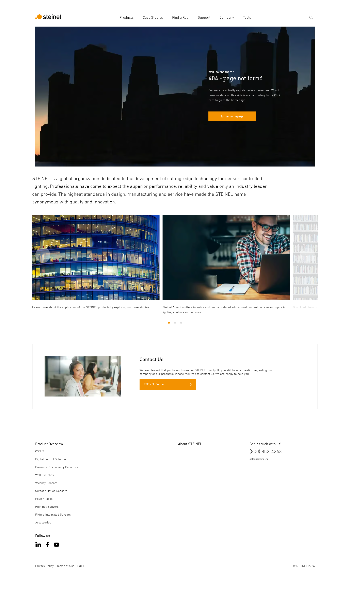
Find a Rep (180, 17)
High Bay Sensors (47, 506)
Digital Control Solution (50, 459)
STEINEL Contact (154, 384)
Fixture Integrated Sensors (53, 514)
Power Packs (43, 498)
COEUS (39, 451)
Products (127, 17)
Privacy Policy (44, 565)
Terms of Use (65, 565)
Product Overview (49, 444)
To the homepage (232, 116)
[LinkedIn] (38, 545)
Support (204, 17)
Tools (247, 17)
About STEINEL (190, 444)
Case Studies (153, 17)
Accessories (43, 522)
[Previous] (42, 255)
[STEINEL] (48, 17)
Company (227, 17)
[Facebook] (47, 545)
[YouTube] (56, 545)
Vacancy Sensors (46, 483)
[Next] (307, 255)
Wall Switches (44, 475)
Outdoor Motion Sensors (51, 490)
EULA (80, 565)
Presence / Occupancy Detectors (56, 467)
